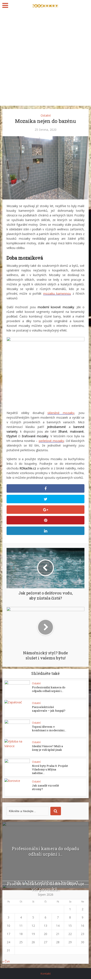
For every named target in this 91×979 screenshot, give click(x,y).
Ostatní (46, 115)
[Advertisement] (45, 58)
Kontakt (46, 973)
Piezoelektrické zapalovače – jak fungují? (48, 708)
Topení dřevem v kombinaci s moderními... (49, 728)
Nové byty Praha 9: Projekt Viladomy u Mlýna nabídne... (50, 769)
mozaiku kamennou (57, 294)
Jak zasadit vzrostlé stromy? (45, 787)
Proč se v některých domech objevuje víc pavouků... (45, 886)
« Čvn (6, 961)
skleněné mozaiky (60, 413)
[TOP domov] (45, 5)
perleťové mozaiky (51, 441)
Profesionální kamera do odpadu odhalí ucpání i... (48, 689)
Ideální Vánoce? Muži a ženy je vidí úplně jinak (47, 748)
